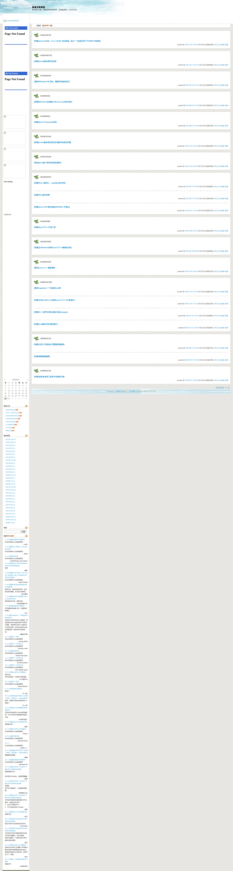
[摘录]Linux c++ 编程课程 (44, 268)
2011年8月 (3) (10, 445)
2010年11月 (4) (11, 460)
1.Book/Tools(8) (11, 410)
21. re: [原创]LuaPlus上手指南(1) (15, 729)
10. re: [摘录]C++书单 (12, 637)
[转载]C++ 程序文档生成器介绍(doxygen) (51, 312)
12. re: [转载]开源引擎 (12, 651)
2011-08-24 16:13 (192, 85)
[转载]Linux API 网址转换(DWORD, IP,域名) (52, 207)
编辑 (222, 45)
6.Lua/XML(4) (10, 424)
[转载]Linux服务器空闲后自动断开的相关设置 (52, 142)
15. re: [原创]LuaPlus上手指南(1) (15, 672)
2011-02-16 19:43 (191, 271)
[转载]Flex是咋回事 (42, 195)
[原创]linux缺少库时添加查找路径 (47, 163)
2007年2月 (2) (10, 511)
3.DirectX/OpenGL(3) (12, 416)
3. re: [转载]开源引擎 (11, 556)
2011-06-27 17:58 (192, 198)
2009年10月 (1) (11, 475)
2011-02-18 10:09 (192, 251)
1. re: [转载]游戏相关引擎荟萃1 (15, 539)
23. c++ (7, 743)
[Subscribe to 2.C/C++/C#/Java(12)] (21, 413)
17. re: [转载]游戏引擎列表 (13, 689)
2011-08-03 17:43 (192, 105)
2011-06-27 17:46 (191, 210)
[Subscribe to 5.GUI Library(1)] (17, 422)
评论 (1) (217, 45)
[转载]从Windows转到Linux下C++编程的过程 (52, 247)
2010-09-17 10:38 (191, 360)
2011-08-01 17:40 (192, 126)
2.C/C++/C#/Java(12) (13, 413)
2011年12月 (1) (11, 439)
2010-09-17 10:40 (191, 348)
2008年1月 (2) (10, 484)
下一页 (227, 388)
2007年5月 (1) (10, 502)
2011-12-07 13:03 (191, 45)
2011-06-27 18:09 (192, 186)
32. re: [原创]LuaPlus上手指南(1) (15, 845)
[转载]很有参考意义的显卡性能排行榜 (49, 377)
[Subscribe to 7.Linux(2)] (13, 428)
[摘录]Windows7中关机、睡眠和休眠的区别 (52, 82)
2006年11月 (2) (11, 520)
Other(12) (9, 430)
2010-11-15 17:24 (191, 292)
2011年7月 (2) (10, 448)
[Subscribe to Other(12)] (13, 430)
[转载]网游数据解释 (42, 356)
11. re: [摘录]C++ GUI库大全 (14, 644)
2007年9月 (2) (10, 493)
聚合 (43, 25)
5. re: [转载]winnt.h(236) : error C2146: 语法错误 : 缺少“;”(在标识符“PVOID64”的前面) (16, 575)
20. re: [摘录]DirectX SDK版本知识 (16, 722)
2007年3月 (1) (10, 508)
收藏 (226, 45)
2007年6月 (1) (10, 499)
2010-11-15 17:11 (191, 304)
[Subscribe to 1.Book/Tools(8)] (17, 410)
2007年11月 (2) (11, 487)
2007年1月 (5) (10, 514)
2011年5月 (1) (10, 454)
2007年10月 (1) (11, 490)
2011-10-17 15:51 (192, 65)
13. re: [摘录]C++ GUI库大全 (14, 658)
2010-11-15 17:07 (192, 316)
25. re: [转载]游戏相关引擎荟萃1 (15, 760)
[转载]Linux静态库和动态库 (45, 61)
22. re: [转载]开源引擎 (12, 736)
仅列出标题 (220, 388)
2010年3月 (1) (10, 472)
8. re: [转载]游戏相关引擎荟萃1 (15, 606)
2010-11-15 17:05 (192, 328)
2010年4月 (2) (10, 469)
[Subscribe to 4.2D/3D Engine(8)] (19, 419)
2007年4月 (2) (10, 505)
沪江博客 (132, 391)
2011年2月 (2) (10, 457)
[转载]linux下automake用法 (45, 122)
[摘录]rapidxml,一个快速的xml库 (47, 288)
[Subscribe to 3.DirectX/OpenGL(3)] (20, 416)
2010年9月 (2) (10, 463)
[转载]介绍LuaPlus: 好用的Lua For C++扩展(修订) (54, 300)
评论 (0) (217, 65)
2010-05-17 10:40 (191, 380)
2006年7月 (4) (10, 523)
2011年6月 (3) (10, 451)
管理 (51, 25)
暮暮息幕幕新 (38, 7)
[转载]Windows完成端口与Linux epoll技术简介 (53, 102)
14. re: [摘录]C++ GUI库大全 (14, 665)
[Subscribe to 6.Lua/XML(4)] (16, 424)
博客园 (118, 391)
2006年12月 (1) (11, 517)
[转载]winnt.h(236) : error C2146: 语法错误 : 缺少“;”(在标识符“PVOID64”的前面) (67, 41)
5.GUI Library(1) (11, 422)
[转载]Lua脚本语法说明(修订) (46, 324)
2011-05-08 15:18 (191, 231)
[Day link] (36, 35)
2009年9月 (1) (10, 478)
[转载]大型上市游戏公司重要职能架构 (49, 344)
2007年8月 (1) (10, 496)
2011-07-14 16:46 (191, 146)
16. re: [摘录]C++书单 (12, 681)
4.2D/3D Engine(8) (12, 419)
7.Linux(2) (9, 428)
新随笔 (39, 25)
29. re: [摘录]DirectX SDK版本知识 (16, 812)
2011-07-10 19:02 (191, 166)
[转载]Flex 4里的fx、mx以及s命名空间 (49, 183)
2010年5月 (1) (10, 466)
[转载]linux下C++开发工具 (45, 227)
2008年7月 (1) (10, 481)
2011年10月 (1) (11, 442)
